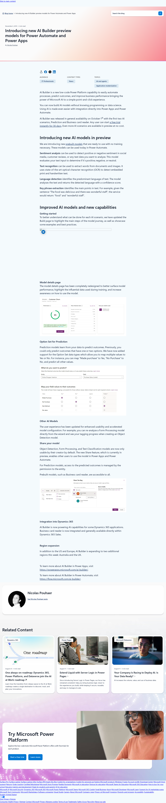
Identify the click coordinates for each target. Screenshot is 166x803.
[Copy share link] (41, 71)
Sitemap (22, 802)
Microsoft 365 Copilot (87, 789)
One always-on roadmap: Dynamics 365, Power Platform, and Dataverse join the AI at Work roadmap (28, 676)
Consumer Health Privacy (9, 802)
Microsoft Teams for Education (117, 784)
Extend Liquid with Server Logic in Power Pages (82, 674)
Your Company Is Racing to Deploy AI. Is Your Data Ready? (136, 674)
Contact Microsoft (32, 802)
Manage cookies (52, 802)
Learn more (35, 758)
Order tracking (18, 784)
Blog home (9, 13)
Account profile (134, 782)
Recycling (90, 802)
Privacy (43, 802)
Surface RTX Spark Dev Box (47, 782)
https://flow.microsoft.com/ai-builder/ (60, 578)
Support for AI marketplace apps (151, 789)
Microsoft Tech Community (10, 792)
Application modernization (106, 86)
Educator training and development (18, 787)
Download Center (146, 782)
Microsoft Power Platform (55, 789)
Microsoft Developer (119, 789)
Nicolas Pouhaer (12, 45)
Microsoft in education (80, 784)
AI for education (62, 787)
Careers (67, 792)
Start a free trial (17, 757)
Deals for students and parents (43, 787)
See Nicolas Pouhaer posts (38, 599)
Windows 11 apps (121, 782)
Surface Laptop (14, 782)
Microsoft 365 (40, 789)
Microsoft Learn (133, 789)
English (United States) (8, 795)
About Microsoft (76, 792)
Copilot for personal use (85, 782)
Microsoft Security (16, 789)
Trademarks (72, 802)
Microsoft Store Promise (49, 784)
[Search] (160, 13)
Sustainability (149, 792)
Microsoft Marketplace (29, 792)
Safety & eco (82, 802)
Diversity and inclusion (125, 792)
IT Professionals (48, 81)
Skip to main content (8, 1)
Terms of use (63, 802)
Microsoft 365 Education (138, 784)
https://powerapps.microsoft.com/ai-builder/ (64, 569)
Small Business (100, 789)
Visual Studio (58, 792)
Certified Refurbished (31, 784)
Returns (9, 784)
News (71, 81)
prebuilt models (74, 144)
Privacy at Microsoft (102, 792)
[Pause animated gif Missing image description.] (43, 232)
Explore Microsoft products (104, 782)
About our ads (100, 802)
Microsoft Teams (72, 789)
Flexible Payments (65, 784)
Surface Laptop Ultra (28, 782)
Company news (88, 792)
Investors (113, 792)
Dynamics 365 (29, 789)
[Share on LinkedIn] (54, 71)
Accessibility (139, 792)
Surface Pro (4, 782)
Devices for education (97, 784)
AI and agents (101, 81)
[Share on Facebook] (45, 71)
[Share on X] (49, 71)
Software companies (45, 792)
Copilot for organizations (66, 782)
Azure (109, 789)
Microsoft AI (4, 789)
